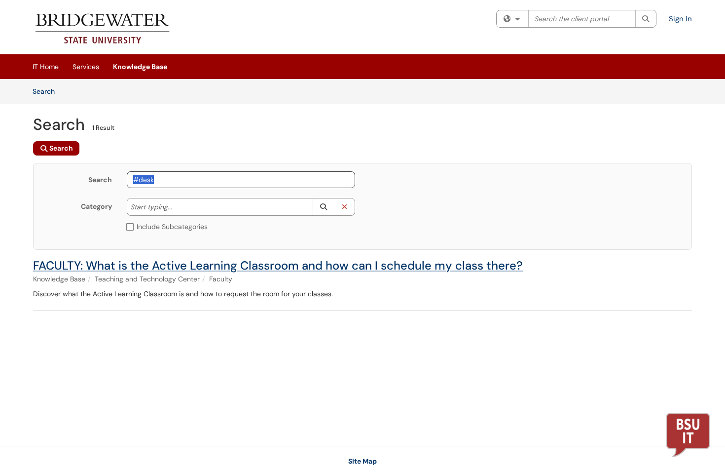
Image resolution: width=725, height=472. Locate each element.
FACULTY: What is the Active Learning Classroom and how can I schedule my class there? (278, 265)
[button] (323, 206)
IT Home (46, 66)
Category (96, 206)
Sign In (680, 19)
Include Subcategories (172, 226)
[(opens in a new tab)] (103, 29)
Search (47, 91)
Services (85, 66)
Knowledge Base (140, 66)
